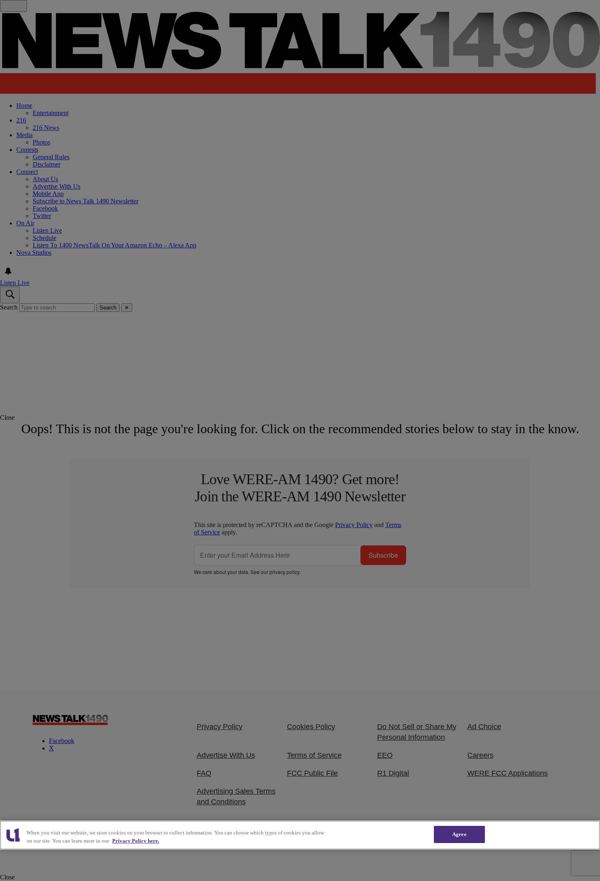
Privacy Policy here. (135, 841)
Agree (459, 834)
